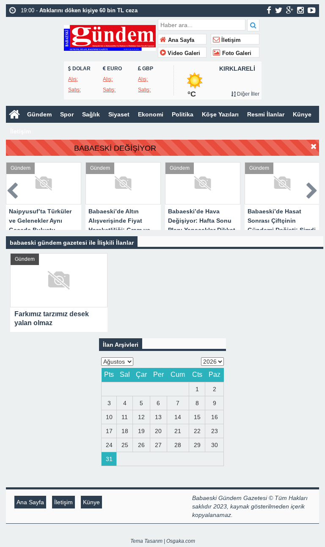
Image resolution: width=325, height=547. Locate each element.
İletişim (230, 40)
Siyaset (118, 114)
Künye (302, 114)
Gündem (39, 114)
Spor (67, 114)
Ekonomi (150, 114)
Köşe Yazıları (220, 114)
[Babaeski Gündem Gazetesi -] (110, 37)
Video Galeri (183, 53)
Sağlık (91, 114)
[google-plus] (289, 10)
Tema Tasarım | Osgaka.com (162, 541)
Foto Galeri (235, 53)
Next (312, 189)
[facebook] (269, 10)
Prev (12, 189)
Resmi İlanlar (265, 114)
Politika (182, 114)
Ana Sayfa (180, 40)
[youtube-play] (312, 10)
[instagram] (300, 10)
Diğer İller (247, 94)
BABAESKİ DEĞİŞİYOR (115, 148)
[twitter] (278, 10)
